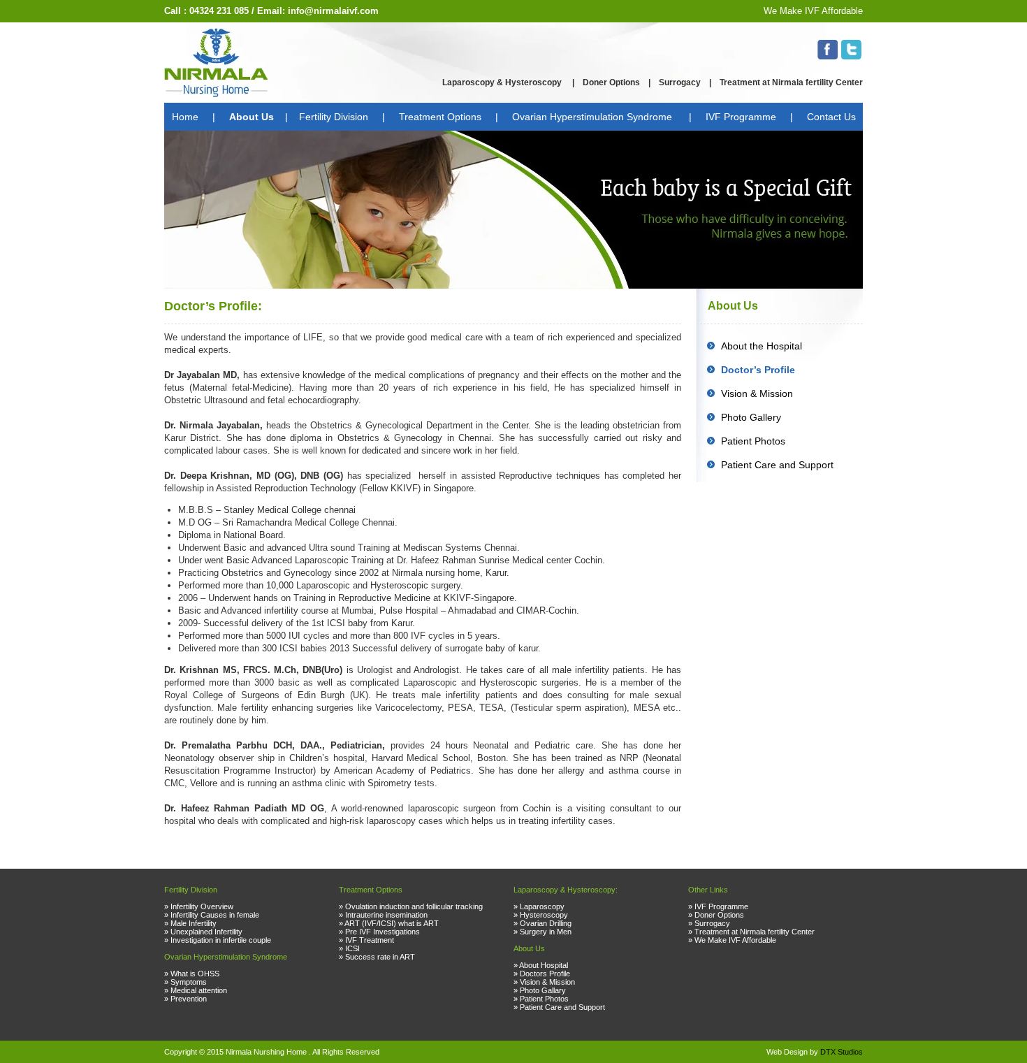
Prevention (188, 999)
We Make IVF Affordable (813, 11)
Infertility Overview (201, 906)
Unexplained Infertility (206, 931)
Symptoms (188, 982)
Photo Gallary (543, 990)
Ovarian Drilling (545, 923)
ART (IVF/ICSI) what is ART (391, 923)
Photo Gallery (751, 417)
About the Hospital (761, 346)
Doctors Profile (545, 973)
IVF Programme (741, 116)
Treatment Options (440, 116)
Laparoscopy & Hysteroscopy (503, 82)
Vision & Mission (757, 393)
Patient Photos (753, 441)
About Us (251, 116)
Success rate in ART (380, 957)
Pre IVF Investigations (382, 931)
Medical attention (198, 990)
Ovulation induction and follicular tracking (414, 906)
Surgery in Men (545, 931)
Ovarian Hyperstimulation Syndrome (593, 116)
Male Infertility (193, 923)
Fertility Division (333, 116)
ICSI (352, 948)
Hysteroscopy (544, 915)
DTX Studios (841, 1052)
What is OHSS (194, 973)
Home (185, 116)
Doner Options (611, 82)
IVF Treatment (369, 940)
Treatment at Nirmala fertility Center (791, 82)
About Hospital (543, 965)
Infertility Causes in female (214, 915)
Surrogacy (680, 82)
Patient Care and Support (777, 464)
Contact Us (831, 116)
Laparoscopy (542, 906)
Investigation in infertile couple (220, 940)
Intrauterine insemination (386, 915)
